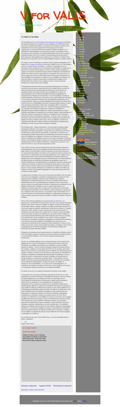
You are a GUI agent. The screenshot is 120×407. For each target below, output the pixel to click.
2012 (80, 93)
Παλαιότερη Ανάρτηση (62, 386)
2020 (80, 51)
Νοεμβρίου (84, 65)
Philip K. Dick (83, 113)
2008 (80, 102)
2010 (80, 98)
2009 (80, 100)
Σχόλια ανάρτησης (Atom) (36, 389)
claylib (75, 401)
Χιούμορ (81, 122)
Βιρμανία (81, 126)
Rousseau (82, 128)
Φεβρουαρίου (85, 83)
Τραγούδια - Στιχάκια (85, 115)
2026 (80, 37)
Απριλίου (83, 80)
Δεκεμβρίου (84, 63)
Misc (80, 111)
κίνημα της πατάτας (36, 64)
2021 (80, 49)
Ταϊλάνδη (81, 119)
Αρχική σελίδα (45, 386)
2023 (80, 44)
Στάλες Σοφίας (30, 323)
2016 (80, 59)
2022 (80, 47)
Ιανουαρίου (84, 85)
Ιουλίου (83, 70)
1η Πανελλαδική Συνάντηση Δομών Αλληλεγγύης (49, 42)
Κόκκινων (59, 201)
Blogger (84, 401)
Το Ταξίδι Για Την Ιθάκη (87, 77)
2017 (80, 56)
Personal (81, 117)
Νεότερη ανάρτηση (29, 386)
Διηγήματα (82, 124)
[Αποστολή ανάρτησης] (25, 321)
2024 (80, 42)
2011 (80, 95)
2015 (80, 61)
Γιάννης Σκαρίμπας (84, 130)
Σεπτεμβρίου (85, 68)
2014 (80, 88)
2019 (80, 54)
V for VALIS (53, 15)
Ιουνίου (83, 73)
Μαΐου (83, 75)
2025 (80, 39)
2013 (80, 90)
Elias (88, 139)
